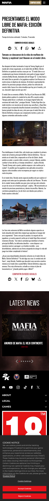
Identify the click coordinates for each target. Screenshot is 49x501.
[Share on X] (16, 48)
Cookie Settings (24, 481)
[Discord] (3, 387)
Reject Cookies (24, 496)
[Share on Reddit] (9, 48)
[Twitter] (38, 387)
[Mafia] (7, 2)
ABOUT (6, 395)
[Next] (32, 361)
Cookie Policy (9, 476)
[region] (24, 468)
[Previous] (17, 361)
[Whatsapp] (26, 48)
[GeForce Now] (30, 377)
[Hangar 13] (16, 377)
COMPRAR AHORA (35, 2)
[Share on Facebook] (21, 48)
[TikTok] (25, 387)
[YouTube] (11, 387)
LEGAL (6, 400)
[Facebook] (32, 387)
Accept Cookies (24, 489)
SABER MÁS (24, 347)
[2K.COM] (6, 377)
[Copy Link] (39, 48)
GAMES (6, 406)
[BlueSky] (33, 48)
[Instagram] (18, 387)
